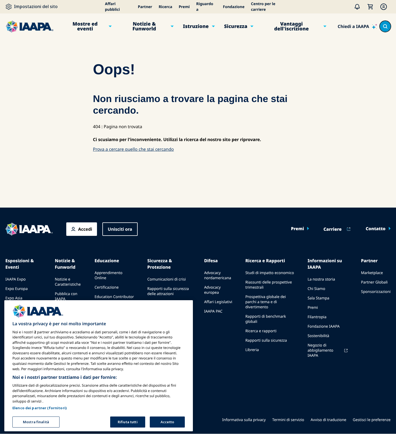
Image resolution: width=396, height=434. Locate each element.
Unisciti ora (120, 229)
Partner (145, 6)
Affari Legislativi (218, 301)
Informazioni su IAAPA (325, 264)
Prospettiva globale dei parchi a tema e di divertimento (265, 302)
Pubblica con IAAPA (66, 296)
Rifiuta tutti (128, 421)
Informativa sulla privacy (244, 419)
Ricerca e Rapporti (265, 261)
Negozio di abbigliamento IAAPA (321, 350)
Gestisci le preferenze (372, 419)
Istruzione (196, 26)
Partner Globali (374, 282)
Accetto (167, 421)
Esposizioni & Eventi (19, 264)
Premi (184, 6)
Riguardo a (204, 6)
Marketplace (372, 272)
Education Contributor (114, 296)
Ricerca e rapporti (261, 331)
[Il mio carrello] (370, 6)
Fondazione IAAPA (324, 326)
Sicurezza (236, 26)
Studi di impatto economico (269, 272)
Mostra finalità (36, 421)
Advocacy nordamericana (217, 275)
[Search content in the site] (385, 26)
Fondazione (233, 6)
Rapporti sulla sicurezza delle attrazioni (168, 291)
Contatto (375, 228)
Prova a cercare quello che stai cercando (133, 149)
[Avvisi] (357, 6)
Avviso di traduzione (328, 419)
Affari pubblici (112, 6)
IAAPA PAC (213, 311)
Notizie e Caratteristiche (68, 282)
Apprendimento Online (109, 275)
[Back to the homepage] (29, 229)
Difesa (211, 261)
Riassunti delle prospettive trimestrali (268, 285)
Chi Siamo (316, 288)
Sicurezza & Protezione (159, 264)
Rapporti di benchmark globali (265, 319)
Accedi (85, 229)
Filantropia (317, 317)
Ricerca (165, 6)
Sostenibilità (318, 335)
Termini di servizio (288, 419)
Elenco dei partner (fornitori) (39, 407)
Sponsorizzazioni (376, 291)
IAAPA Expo (15, 279)
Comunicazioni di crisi (166, 279)
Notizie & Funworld (144, 26)
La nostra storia (321, 279)
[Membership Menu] (384, 6)
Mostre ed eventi (85, 26)
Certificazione (107, 287)
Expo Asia (13, 298)
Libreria (252, 349)
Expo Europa (16, 288)
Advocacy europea (212, 290)
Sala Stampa (318, 298)
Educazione (107, 261)
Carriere (333, 229)
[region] (98, 365)
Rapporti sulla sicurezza (266, 340)
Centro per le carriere (263, 6)
